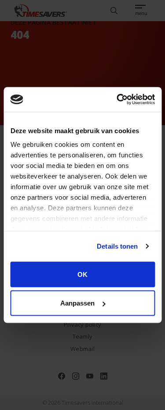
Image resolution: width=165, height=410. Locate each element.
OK (82, 274)
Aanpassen (77, 303)
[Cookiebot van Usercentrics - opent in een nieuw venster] (117, 99)
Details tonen (117, 246)
